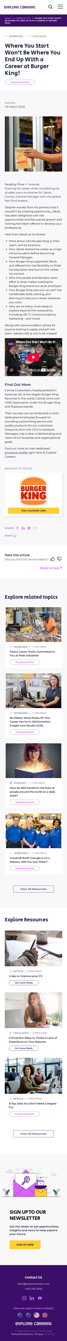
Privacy (39, 1334)
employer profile (16, 452)
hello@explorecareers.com (33, 1283)
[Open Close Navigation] (60, 7)
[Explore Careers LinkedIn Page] (33, 1299)
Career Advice (23, 18)
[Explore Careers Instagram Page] (26, 1299)
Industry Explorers (24, 1114)
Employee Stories (20, 82)
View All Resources (33, 889)
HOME (8, 18)
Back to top (50, 568)
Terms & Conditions (22, 1334)
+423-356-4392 (33, 1288)
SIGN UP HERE (25, 1244)
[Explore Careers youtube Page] (41, 1299)
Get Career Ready (24, 982)
